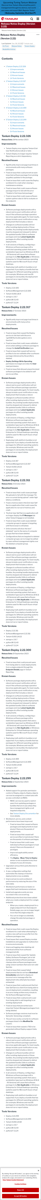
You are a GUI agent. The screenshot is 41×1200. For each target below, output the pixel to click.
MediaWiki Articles (9, 49)
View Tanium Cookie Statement (13, 1180)
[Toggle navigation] (38, 18)
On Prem (6, 46)
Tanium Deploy (30, 46)
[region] (20, 1184)
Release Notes (17, 46)
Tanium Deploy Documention (24, 814)
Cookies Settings (20, 1184)
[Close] (38, 1170)
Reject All (20, 1190)
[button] (39, 8)
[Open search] (31, 18)
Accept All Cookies (20, 1196)
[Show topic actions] (38, 35)
